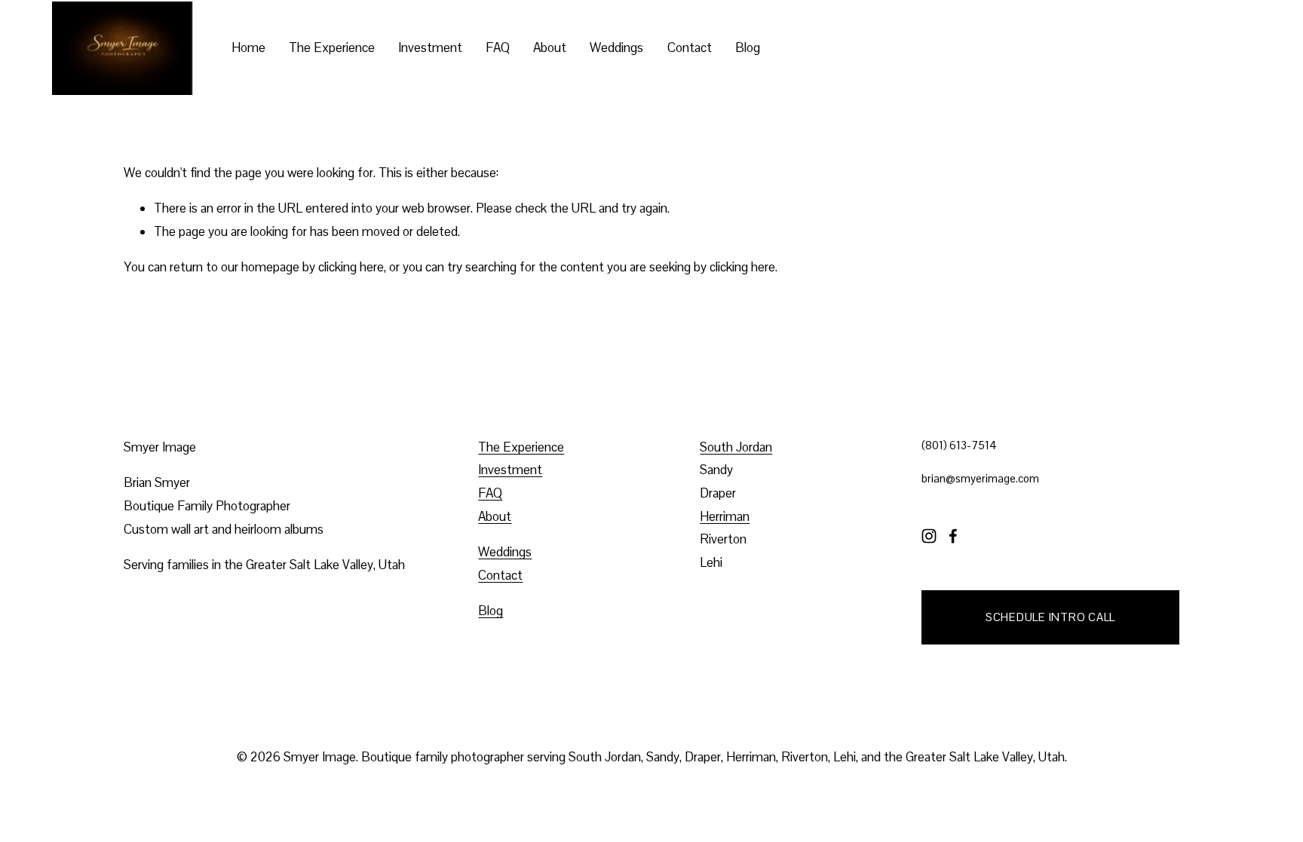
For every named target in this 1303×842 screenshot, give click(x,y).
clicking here (351, 267)
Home (248, 47)
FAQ (498, 47)
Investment (430, 47)
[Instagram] (929, 535)
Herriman (725, 516)
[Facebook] (953, 535)
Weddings (616, 47)
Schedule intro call (1050, 617)
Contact (689, 47)
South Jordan (736, 447)
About (549, 47)
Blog (747, 47)
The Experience (332, 47)
